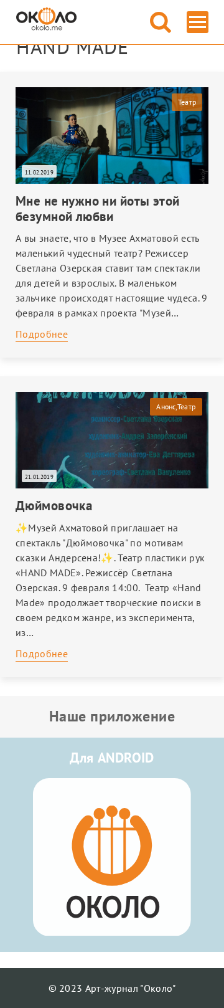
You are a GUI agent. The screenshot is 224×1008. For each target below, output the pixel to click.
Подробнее (42, 334)
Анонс (165, 406)
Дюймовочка (54, 505)
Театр (187, 102)
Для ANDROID (112, 757)
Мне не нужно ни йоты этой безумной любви (98, 208)
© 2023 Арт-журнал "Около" (112, 988)
